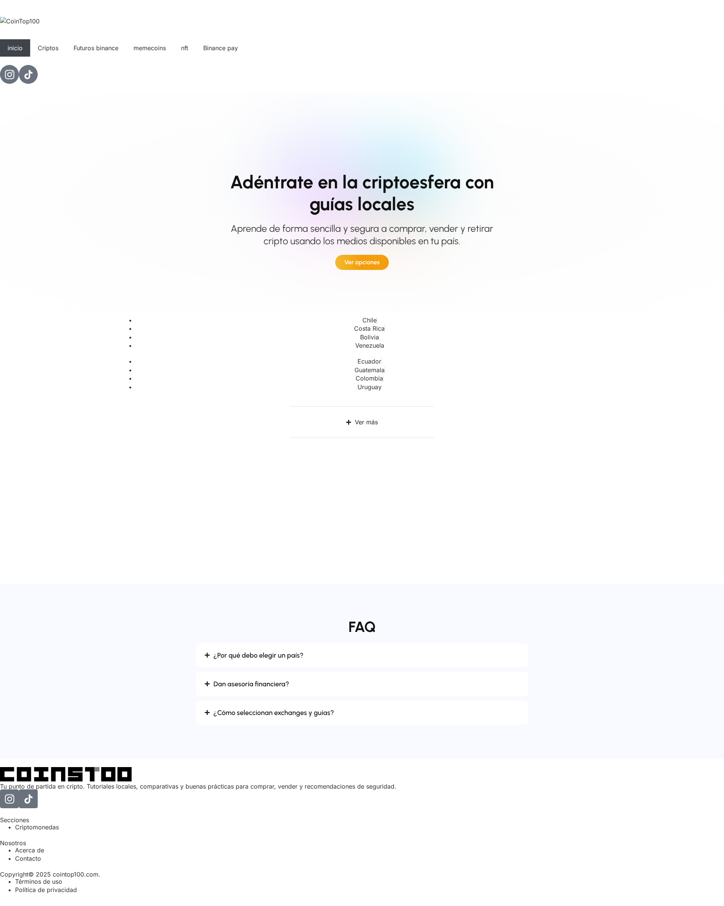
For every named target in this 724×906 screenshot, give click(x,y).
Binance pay (220, 48)
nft (184, 48)
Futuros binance (96, 48)
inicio (15, 48)
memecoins (149, 48)
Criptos (48, 48)
